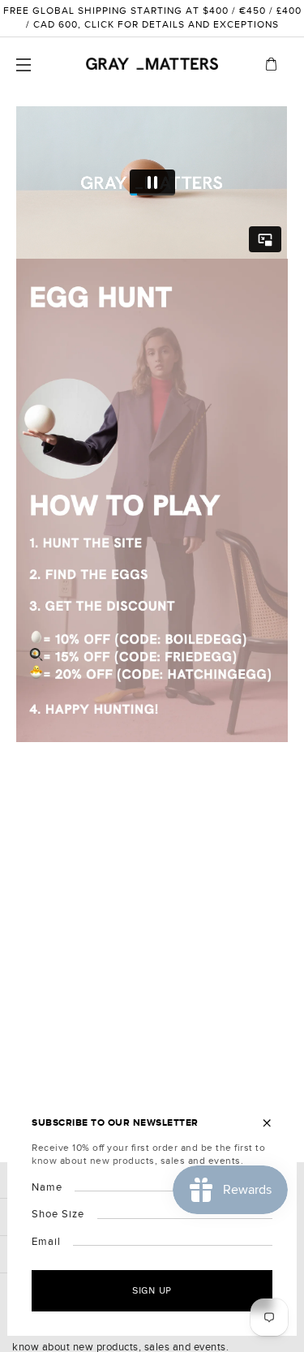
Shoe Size (58, 1214)
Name (47, 1187)
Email (46, 1241)
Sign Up (152, 1290)
